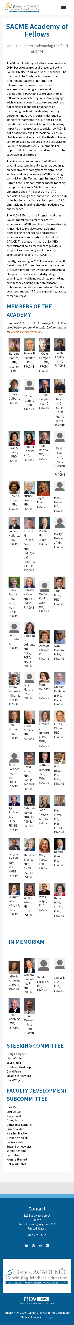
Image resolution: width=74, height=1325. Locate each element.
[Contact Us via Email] (47, 1246)
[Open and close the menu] (55, 8)
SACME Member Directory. (27, 332)
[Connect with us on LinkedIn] (27, 1246)
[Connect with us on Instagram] (33, 1246)
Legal (50, 1317)
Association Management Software (37, 1303)
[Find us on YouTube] (40, 1246)
